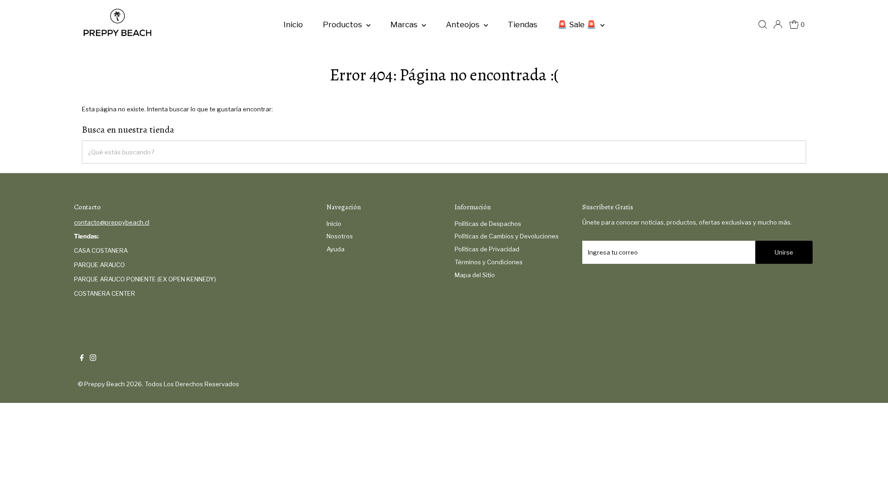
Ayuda (336, 249)
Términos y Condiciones (489, 262)
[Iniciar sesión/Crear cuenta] (778, 24)
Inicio (293, 24)
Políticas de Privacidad (487, 249)
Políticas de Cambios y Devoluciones (507, 236)
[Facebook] (82, 358)
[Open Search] (762, 24)
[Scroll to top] (869, 480)
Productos (343, 24)
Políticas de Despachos (488, 223)
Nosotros (340, 236)
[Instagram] (93, 358)
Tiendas (522, 24)
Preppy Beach (104, 384)
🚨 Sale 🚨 (577, 24)
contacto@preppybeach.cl (111, 222)
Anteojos (463, 24)
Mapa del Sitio (475, 275)
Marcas (404, 24)
